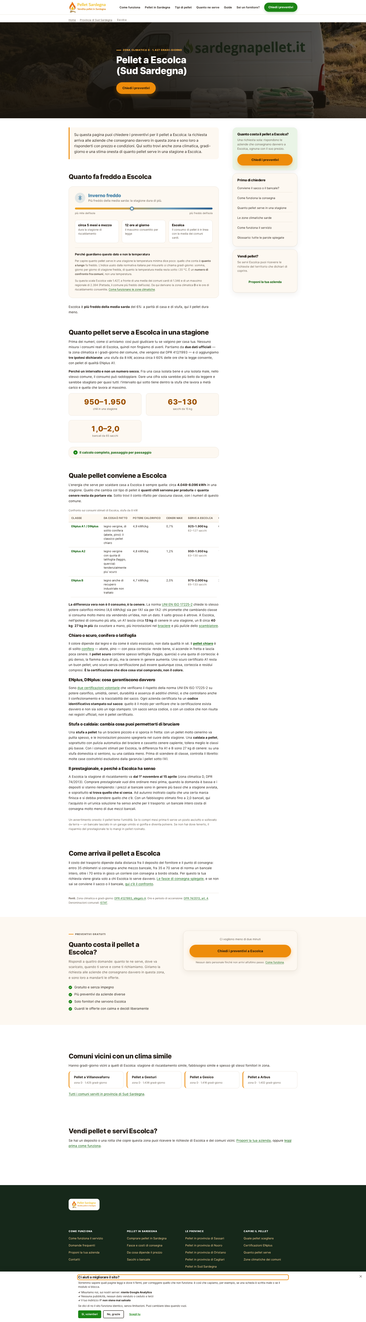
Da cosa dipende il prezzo (144, 1252)
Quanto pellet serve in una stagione (262, 208)
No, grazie (113, 1314)
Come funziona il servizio (254, 227)
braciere (164, 626)
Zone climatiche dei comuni (262, 1259)
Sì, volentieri (90, 1314)
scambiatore (208, 626)
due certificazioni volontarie (98, 688)
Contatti (74, 1259)
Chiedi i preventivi (280, 7)
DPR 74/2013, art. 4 (196, 898)
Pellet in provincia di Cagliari (205, 1259)
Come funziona (130, 7)
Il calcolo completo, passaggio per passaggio (115, 452)
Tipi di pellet (183, 7)
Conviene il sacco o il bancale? (258, 188)
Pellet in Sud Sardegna (201, 1266)
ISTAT (103, 902)
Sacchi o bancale (138, 1259)
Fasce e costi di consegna (144, 1245)
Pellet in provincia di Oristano (205, 1252)
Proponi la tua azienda (265, 282)
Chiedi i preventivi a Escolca (240, 951)
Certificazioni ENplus (258, 1245)
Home (72, 20)
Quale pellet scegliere (259, 1238)
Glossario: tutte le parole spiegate (260, 237)
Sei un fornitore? (248, 7)
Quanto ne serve (207, 7)
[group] (144, 552)
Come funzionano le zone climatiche (132, 289)
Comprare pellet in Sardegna (147, 1238)
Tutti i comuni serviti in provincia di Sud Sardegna (106, 1094)
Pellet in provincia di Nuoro (203, 1245)
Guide (228, 7)
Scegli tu (134, 1314)
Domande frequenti (82, 1245)
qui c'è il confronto (139, 884)
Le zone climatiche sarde (254, 218)
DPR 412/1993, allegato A (130, 898)
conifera (88, 649)
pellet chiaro (203, 643)
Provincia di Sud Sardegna (96, 20)
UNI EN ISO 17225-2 (177, 604)
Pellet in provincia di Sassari (204, 1238)
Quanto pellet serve (257, 1252)
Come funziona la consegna (256, 198)
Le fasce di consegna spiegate (180, 879)
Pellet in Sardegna (157, 7)
